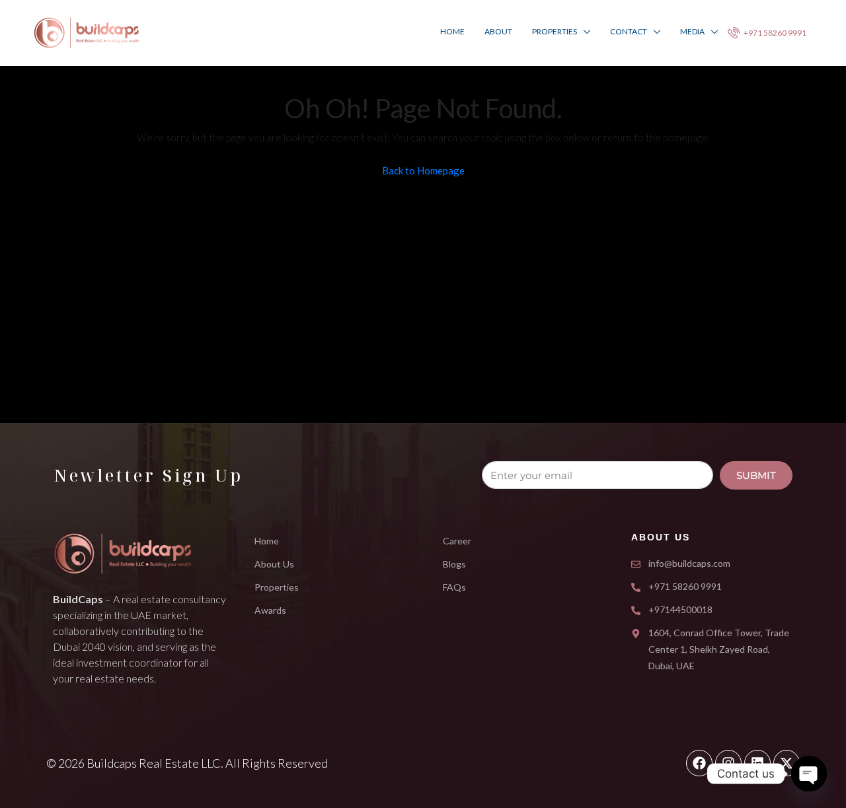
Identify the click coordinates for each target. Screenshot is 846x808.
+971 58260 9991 (774, 33)
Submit (756, 475)
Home (452, 31)
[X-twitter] (786, 763)
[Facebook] (699, 763)
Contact (628, 31)
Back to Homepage (423, 170)
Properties (554, 31)
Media (692, 31)
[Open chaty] (809, 773)
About (498, 31)
